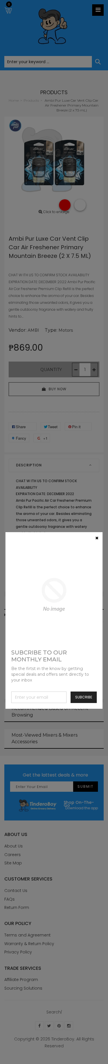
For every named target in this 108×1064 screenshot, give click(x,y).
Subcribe (83, 697)
